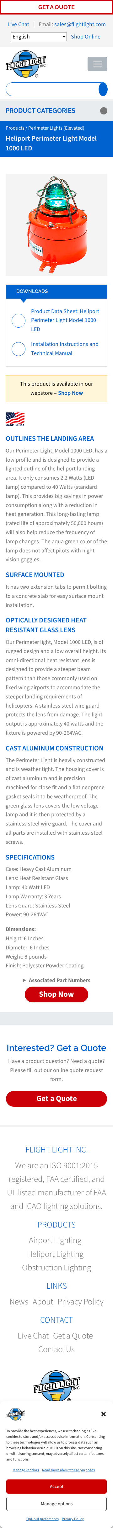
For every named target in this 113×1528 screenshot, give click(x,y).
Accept (56, 1486)
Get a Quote (56, 7)
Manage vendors (26, 1470)
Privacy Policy (73, 1519)
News (18, 1302)
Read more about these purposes (68, 1470)
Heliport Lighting (55, 1254)
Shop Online (85, 37)
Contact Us (56, 1349)
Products (15, 128)
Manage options (57, 1504)
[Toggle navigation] (97, 64)
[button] (103, 1414)
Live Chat (18, 24)
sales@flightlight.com (80, 24)
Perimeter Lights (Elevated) (56, 128)
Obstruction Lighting (56, 1268)
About (43, 1302)
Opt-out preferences (42, 1519)
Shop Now (70, 393)
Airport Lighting (55, 1240)
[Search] (103, 89)
